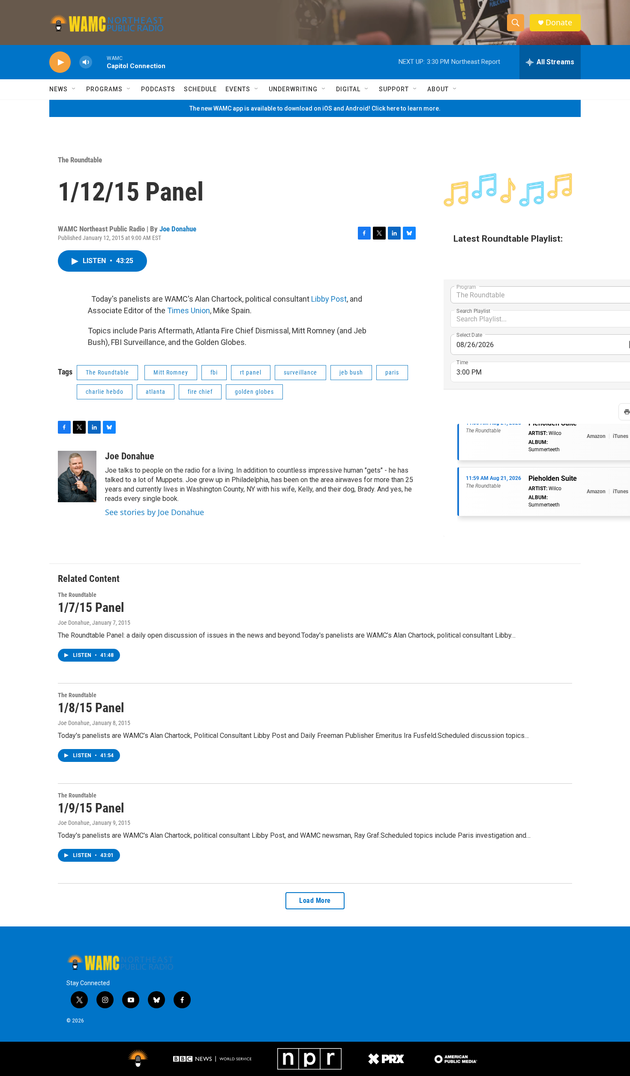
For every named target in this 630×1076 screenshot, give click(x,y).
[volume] (85, 62)
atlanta (155, 391)
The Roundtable (80, 160)
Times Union (188, 310)
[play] (60, 62)
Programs (104, 89)
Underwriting (293, 89)
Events (237, 89)
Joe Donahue (177, 229)
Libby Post (329, 298)
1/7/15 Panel (91, 607)
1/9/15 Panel (91, 807)
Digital (348, 89)
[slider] (99, 61)
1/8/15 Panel (91, 707)
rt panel (250, 372)
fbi (214, 372)
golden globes (254, 391)
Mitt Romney (170, 372)
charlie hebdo (104, 391)
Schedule (200, 89)
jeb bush (351, 372)
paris (392, 372)
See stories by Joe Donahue (154, 512)
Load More (315, 900)
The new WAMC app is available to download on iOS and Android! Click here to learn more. (315, 108)
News (58, 89)
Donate (559, 22)
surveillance (300, 372)
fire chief (200, 391)
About (438, 89)
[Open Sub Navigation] (74, 89)
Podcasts (158, 89)
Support (394, 89)
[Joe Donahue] (77, 476)
